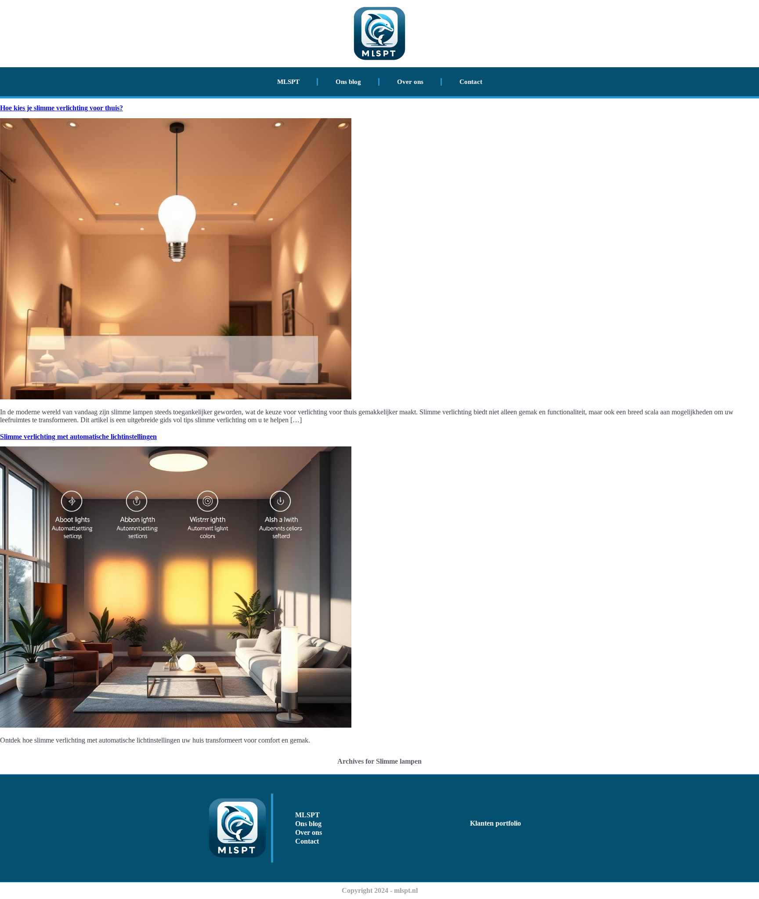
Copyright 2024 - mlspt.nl (380, 890)
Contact (470, 81)
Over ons (410, 81)
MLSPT (288, 81)
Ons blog (348, 81)
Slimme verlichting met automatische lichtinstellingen (78, 436)
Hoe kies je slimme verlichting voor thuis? (61, 108)
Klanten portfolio (495, 823)
